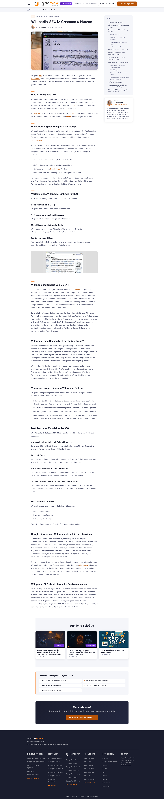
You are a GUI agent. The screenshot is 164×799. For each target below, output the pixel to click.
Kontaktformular (126, 765)
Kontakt (105, 779)
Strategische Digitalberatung (51, 690)
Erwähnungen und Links (117, 47)
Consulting (30, 771)
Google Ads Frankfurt (73, 770)
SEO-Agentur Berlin (54, 761)
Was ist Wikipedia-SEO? (115, 22)
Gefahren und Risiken (115, 82)
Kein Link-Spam (114, 70)
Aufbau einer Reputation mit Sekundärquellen (118, 66)
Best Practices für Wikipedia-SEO (118, 62)
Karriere (104, 765)
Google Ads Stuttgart (73, 767)
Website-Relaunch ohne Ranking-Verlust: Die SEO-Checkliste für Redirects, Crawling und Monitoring (49, 652)
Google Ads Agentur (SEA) (36, 761)
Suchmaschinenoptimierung (36, 758)
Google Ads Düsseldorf (73, 781)
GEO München (89, 758)
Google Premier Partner (109, 761)
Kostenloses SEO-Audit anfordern (97, 680)
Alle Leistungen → (33, 778)
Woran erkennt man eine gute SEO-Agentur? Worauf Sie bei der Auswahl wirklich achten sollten (82, 652)
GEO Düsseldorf (89, 779)
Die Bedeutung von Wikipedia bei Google (118, 26)
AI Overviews (84, 565)
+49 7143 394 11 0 (108, 3)
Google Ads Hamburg (73, 774)
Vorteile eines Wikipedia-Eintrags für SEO (118, 30)
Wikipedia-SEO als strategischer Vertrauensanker (118, 90)
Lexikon (105, 775)
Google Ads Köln (71, 777)
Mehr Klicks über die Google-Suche (118, 43)
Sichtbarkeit (35, 79)
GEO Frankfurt (89, 768)
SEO (33, 16)
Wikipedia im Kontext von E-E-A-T (118, 50)
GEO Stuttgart (88, 765)
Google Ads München (73, 760)
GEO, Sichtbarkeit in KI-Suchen (96, 685)
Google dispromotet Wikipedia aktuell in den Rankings (117, 86)
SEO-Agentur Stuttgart (55, 765)
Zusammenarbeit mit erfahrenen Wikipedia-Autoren (119, 78)
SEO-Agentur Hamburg (55, 772)
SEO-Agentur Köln (54, 775)
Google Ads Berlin (72, 763)
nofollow (72, 114)
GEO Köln (87, 775)
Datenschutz (106, 786)
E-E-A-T (78, 289)
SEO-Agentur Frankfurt (55, 768)
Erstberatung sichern (127, 4)
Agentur (105, 758)
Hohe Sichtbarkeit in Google (118, 34)
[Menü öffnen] (29, 3)
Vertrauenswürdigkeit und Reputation (117, 38)
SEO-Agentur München (55, 758)
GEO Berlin (87, 761)
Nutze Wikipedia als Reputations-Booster (119, 73)
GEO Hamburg (89, 772)
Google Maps (55, 169)
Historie (104, 768)
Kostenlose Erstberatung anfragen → (82, 717)
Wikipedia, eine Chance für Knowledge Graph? (116, 53)
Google (72, 105)
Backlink (37, 114)
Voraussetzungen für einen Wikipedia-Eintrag (116, 58)
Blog (103, 772)
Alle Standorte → (71, 784)
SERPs (68, 117)
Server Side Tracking (33, 775)
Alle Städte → (52, 785)
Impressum (106, 783)
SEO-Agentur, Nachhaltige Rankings (54, 680)
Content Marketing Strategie (51, 685)
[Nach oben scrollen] (158, 795)
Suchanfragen (36, 140)
